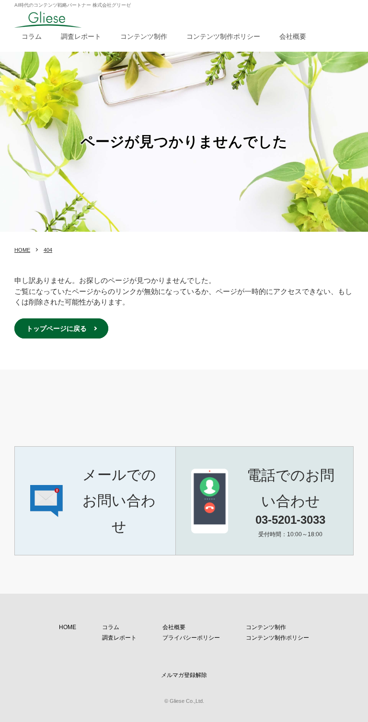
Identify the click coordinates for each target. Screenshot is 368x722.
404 (48, 250)
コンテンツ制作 (143, 36)
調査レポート (81, 36)
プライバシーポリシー (191, 637)
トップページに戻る (56, 328)
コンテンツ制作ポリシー (223, 36)
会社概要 (292, 36)
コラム (32, 36)
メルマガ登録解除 (184, 675)
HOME (22, 250)
